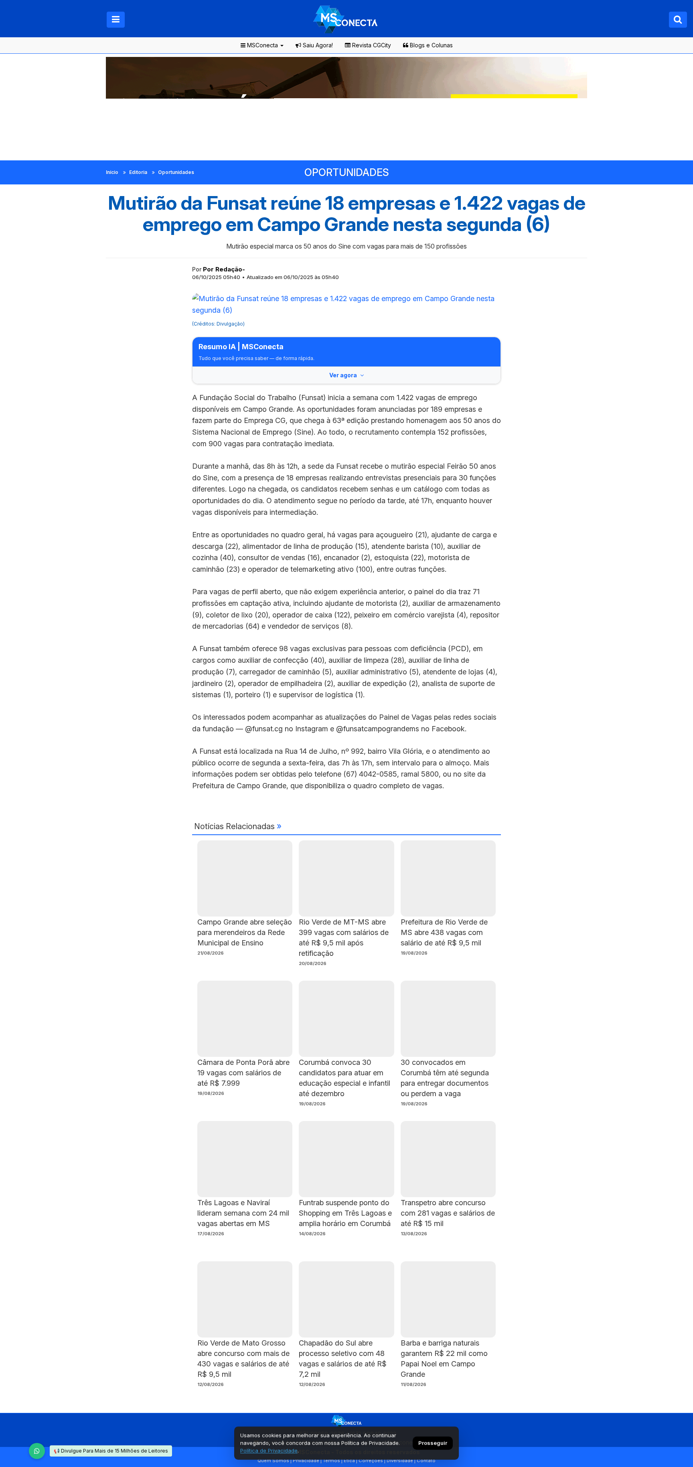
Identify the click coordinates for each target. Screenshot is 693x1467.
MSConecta (261, 45)
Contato (426, 1460)
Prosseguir (432, 1443)
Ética (349, 1460)
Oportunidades (176, 172)
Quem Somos (273, 1460)
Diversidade (400, 1460)
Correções (371, 1460)
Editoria (138, 172)
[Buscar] (678, 20)
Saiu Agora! (317, 45)
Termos (331, 1460)
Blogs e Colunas (430, 45)
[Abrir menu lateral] (116, 20)
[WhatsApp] (37, 1451)
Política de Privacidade (269, 1450)
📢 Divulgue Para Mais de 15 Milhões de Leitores (111, 1451)
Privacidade (306, 1460)
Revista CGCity (371, 45)
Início (112, 172)
